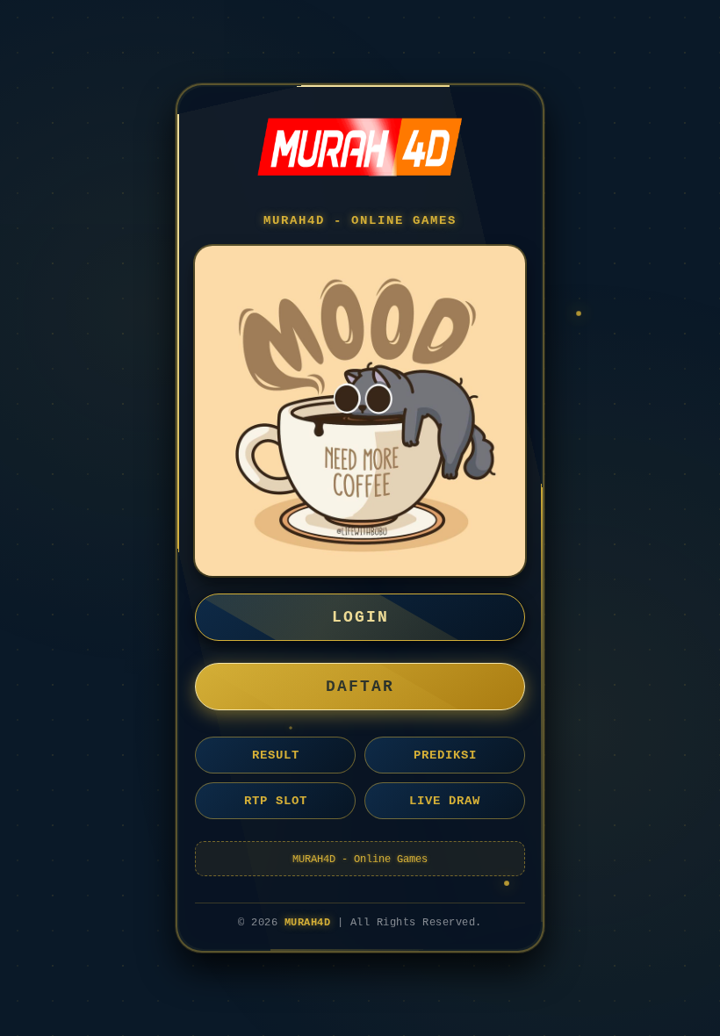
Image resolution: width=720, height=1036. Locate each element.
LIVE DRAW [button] (444, 801)
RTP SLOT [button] (275, 801)
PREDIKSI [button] (445, 755)
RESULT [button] (275, 755)
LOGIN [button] (360, 617)
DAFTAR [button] (360, 686)
